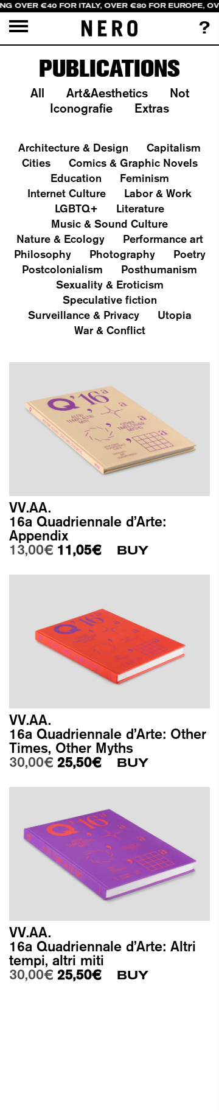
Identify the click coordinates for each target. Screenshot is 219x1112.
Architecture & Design (73, 147)
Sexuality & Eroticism (110, 284)
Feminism (144, 178)
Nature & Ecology (60, 239)
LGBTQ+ (76, 208)
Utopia (175, 315)
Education (76, 178)
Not (179, 93)
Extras (151, 108)
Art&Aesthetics (107, 93)
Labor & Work (158, 193)
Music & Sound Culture (109, 223)
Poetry (189, 254)
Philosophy (42, 254)
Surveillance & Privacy (83, 315)
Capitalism (174, 147)
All (37, 93)
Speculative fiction (110, 299)
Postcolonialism (62, 269)
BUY (132, 550)
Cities (36, 162)
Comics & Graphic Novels (133, 162)
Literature (140, 208)
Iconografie (81, 108)
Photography (122, 254)
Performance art (163, 239)
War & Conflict (109, 330)
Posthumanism (159, 269)
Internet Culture (66, 193)
